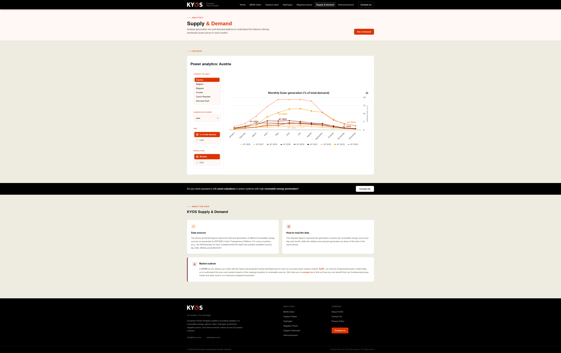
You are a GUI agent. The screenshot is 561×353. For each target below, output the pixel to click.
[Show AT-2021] (312, 144)
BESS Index (288, 312)
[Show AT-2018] (272, 144)
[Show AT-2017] (258, 144)
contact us (307, 272)
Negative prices (304, 5)
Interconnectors (346, 5)
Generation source (203, 112)
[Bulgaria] (207, 88)
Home (243, 5)
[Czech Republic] (207, 97)
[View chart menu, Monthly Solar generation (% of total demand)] (367, 93)
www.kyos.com (213, 337)
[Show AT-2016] (245, 144)
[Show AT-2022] (326, 144)
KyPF (321, 269)
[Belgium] (207, 84)
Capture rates (272, 5)
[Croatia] (207, 92)
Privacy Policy (338, 321)
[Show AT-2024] (352, 144)
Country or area (202, 74)
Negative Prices (290, 326)
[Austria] (207, 80)
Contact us (366, 5)
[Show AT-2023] (339, 144)
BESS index (255, 5)
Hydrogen (288, 5)
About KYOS (337, 312)
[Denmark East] (207, 101)
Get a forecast (364, 32)
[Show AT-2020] (299, 144)
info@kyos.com (194, 337)
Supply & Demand (291, 330)
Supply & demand (325, 5)
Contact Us (364, 189)
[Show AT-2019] (285, 144)
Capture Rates (290, 316)
